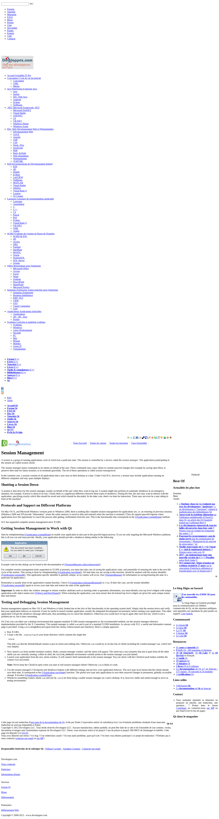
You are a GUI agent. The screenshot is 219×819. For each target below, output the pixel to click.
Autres (16, 231)
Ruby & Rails (19, 153)
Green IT (17, 346)
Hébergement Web (10, 810)
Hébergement (7, 797)
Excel (15, 274)
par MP (210, 708)
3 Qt (185, 674)
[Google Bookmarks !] (134, 438)
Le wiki (181, 636)
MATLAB (18, 182)
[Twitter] (131, 438)
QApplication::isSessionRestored (84, 582)
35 (201, 653)
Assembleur (18, 204)
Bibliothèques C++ (16, 372)
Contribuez (181, 708)
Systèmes (26, 322)
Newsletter (12, 28)
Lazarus (17, 193)
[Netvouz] (155, 438)
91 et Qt (187, 647)
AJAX (16, 134)
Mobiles (17, 343)
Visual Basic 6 (20, 190)
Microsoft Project (21, 287)
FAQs (10, 17)
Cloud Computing (21, 306)
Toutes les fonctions (118, 443)
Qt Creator (18, 196)
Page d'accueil (80, 443)
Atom (10, 400)
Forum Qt (12, 408)
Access (16, 241)
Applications (24, 311)
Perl (15, 217)
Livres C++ (13, 367)
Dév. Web (30, 129)
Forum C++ (13, 359)
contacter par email (24, 738)
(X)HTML (18, 161)
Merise (16, 86)
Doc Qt (10, 413)
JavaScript (18, 148)
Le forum (182, 625)
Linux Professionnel (22, 330)
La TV (181, 630)
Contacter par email (91, 748)
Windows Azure (20, 126)
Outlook (17, 279)
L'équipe (181, 633)
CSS (15, 142)
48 (184, 653)
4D (14, 169)
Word (15, 276)
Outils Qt (11, 419)
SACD (24, 733)
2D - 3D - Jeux (20, 317)
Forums (10, 9)
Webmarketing (20, 158)
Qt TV (10, 429)
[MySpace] (146, 438)
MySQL (17, 252)
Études (10, 30)
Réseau (16, 341)
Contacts (11, 38)
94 (210, 512)
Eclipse (16, 102)
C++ (15, 209)
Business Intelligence (23, 295)
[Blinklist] (152, 438)
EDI (30, 164)
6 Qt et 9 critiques (187, 666)
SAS (15, 303)
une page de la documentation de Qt (47, 722)
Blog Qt (11, 427)
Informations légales (10, 774)
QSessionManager (113, 575)
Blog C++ (12, 378)
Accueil (19, 75)
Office (24, 266)
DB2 (15, 244)
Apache (16, 137)
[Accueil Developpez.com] (17, 68)
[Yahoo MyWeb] (149, 438)
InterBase (17, 249)
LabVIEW (18, 177)
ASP (15, 140)
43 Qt (181, 658)
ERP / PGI (18, 298)
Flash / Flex (18, 145)
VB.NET (17, 121)
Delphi (16, 172)
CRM (15, 300)
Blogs (10, 20)
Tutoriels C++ (14, 364)
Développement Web (23, 131)
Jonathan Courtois (72, 748)
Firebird (17, 247)
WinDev (17, 188)
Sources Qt (12, 421)
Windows (17, 327)
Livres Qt (12, 424)
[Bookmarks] (167, 438)
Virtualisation (19, 349)
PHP (15, 150)
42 (196, 544)
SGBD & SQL (20, 236)
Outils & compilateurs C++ (20, 370)
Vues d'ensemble (139, 443)
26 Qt (183, 663)
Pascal (16, 215)
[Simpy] (161, 438)
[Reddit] (158, 438)
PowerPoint (18, 282)
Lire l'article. (187, 613)
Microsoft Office (21, 268)
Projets (10, 22)
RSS (9, 398)
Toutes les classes (98, 443)
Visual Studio (19, 113)
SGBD (31, 233)
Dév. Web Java (20, 97)
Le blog (181, 628)
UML (15, 83)
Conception (24, 78)
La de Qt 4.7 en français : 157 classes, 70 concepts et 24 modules (197, 670)
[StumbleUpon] (164, 438)
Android (17, 99)
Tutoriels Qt (13, 416)
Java (22, 89)
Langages (30, 199)
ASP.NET (18, 115)
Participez (5, 769)
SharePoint (18, 284)
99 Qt (183, 661)
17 (192, 533)
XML (15, 228)
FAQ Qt (11, 411)
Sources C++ (13, 375)
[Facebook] (137, 438)
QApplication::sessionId (12, 575)
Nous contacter (8, 764)
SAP (15, 308)
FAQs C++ (12, 361)
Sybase (16, 263)
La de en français (193, 688)
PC (14, 335)
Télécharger (183, 685)
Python (16, 220)
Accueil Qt (12, 405)
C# (14, 118)
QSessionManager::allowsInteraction (81, 564)
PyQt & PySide (14, 432)
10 (203, 552)
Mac (15, 338)
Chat (9, 25)
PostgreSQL (19, 258)
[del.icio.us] (143, 438)
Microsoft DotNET (22, 110)
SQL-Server (19, 260)
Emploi (10, 33)
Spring (16, 94)
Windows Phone (21, 123)
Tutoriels (11, 12)
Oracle (16, 255)
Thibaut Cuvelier (53, 748)
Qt (8, 380)
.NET (23, 107)
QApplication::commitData (147, 517)
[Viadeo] (128, 438)
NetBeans (17, 105)
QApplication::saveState (69, 572)
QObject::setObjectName (46, 593)
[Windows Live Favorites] (170, 438)
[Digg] (140, 438)
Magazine (11, 14)
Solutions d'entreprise (32, 290)
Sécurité (17, 333)
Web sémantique (21, 156)
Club (9, 36)
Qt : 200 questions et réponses (194, 650)
